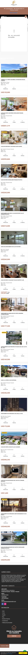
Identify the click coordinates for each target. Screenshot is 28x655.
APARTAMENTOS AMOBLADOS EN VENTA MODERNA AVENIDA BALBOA (12, 314)
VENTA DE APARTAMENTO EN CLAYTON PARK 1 (11, 246)
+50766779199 (19, 8)
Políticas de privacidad (7, 622)
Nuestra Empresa (6, 618)
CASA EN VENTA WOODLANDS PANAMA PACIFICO (11, 179)
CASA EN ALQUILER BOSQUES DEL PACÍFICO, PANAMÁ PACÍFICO (12, 481)
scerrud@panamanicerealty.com (8, 601)
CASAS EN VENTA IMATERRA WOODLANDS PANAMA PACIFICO (12, 114)
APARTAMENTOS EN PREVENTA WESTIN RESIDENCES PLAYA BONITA (14, 514)
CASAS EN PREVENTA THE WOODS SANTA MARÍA (11, 146)
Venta (3, 613)
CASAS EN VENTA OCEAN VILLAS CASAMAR (10, 446)
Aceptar (23, 653)
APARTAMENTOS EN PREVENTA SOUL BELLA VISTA (12, 413)
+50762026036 (9, 8)
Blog (3, 616)
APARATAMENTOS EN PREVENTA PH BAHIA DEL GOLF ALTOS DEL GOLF (14, 347)
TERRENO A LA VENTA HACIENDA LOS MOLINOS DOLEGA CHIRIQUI (13, 80)
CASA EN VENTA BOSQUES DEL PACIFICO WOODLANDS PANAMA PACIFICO (12, 548)
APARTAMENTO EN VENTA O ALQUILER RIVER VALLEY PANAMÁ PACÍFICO (12, 214)
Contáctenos (5, 620)
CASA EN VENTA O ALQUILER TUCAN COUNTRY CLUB (12, 280)
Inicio (3, 611)
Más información (9, 653)
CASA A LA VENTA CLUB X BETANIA (8, 380)
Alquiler (3, 615)
